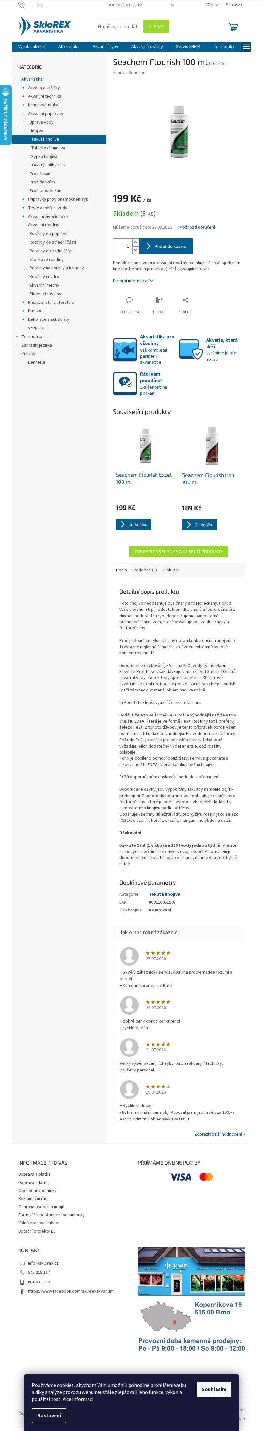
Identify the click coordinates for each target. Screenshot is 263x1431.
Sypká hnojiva (44, 156)
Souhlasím (214, 1389)
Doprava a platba (124, 5)
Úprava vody (42, 122)
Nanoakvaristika (43, 105)
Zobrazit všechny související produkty (178, 551)
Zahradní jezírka (36, 345)
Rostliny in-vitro (44, 276)
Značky (28, 354)
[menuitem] (32, 47)
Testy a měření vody (47, 208)
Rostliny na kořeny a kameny (57, 268)
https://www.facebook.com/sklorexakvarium (71, 1291)
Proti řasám (41, 174)
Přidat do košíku (170, 246)
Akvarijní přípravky (45, 113)
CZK (209, 5)
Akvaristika (32, 79)
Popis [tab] (121, 570)
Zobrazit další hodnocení (218, 1134)
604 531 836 (39, 1282)
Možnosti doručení (197, 227)
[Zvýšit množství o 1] (135, 242)
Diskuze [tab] (170, 570)
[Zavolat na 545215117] (27, 5)
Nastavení (49, 1415)
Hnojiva (36, 131)
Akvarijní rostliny (43, 225)
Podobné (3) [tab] (145, 570)
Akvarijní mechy (44, 285)
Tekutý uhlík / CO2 (48, 165)
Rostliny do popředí (48, 233)
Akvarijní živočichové (48, 217)
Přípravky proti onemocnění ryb (58, 199)
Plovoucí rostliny (45, 294)
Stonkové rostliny (47, 259)
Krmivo (34, 311)
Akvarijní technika (44, 96)
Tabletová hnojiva (48, 148)
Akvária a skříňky (44, 88)
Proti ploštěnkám (46, 191)
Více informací (78, 1399)
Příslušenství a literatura (51, 302)
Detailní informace (130, 281)
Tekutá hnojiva (45, 139)
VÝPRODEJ (38, 328)
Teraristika (31, 337)
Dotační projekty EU (37, 1231)
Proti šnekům (42, 182)
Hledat (156, 26)
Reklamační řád (32, 1198)
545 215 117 (39, 1272)
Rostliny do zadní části (51, 251)
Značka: (130, 72)
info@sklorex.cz (43, 1263)
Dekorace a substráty (48, 319)
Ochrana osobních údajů (41, 1207)
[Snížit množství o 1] (135, 250)
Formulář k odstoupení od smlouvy (51, 1215)
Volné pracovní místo (38, 1223)
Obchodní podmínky (37, 1190)
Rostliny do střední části (53, 242)
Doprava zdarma (34, 1182)
